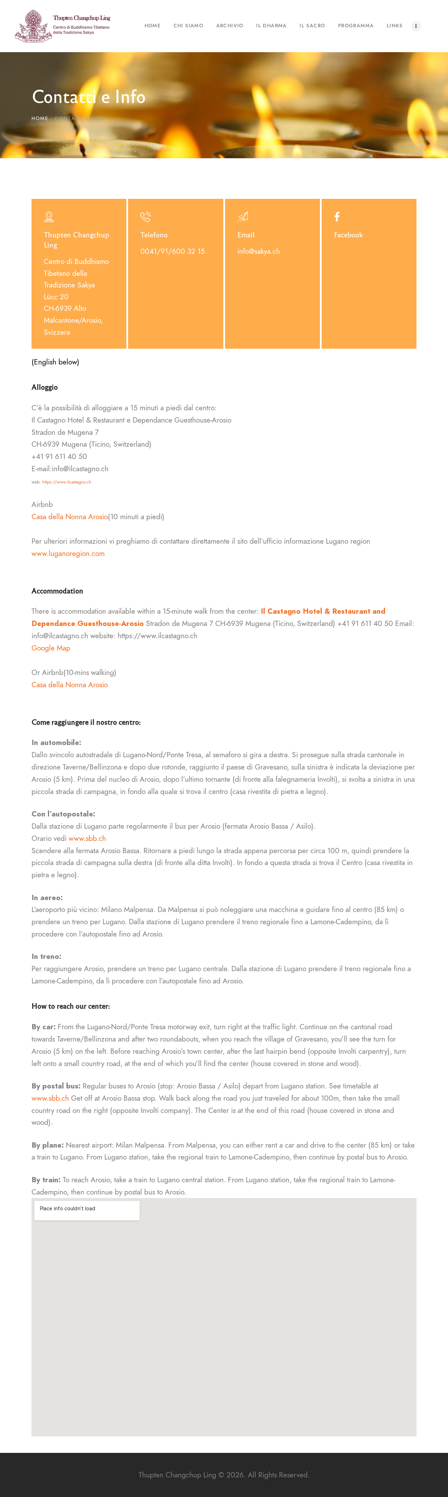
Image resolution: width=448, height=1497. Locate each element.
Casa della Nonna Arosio (69, 516)
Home (40, 118)
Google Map (50, 648)
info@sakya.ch (258, 251)
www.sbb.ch (87, 838)
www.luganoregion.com (68, 553)
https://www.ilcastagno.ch (66, 482)
